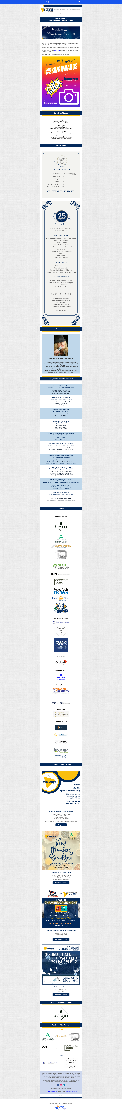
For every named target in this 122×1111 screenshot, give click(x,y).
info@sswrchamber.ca (51, 1091)
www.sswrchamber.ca (71, 1091)
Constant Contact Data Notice (67, 1103)
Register (61, 825)
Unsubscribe (51, 1103)
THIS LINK (57, 50)
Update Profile (58, 1103)
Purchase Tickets (61, 883)
